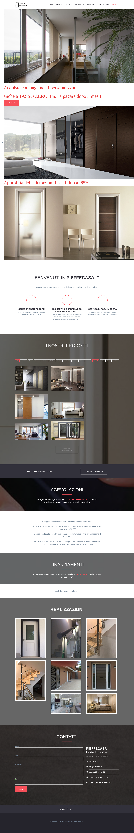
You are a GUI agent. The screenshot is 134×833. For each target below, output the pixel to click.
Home (52, 4)
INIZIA (10, 103)
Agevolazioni (79, 4)
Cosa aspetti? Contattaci (94, 471)
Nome (17, 746)
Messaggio (19, 764)
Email (17, 755)
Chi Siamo (59, 4)
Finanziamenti (92, 4)
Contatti (115, 4)
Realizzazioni (104, 4)
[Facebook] (67, 826)
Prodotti (69, 4)
